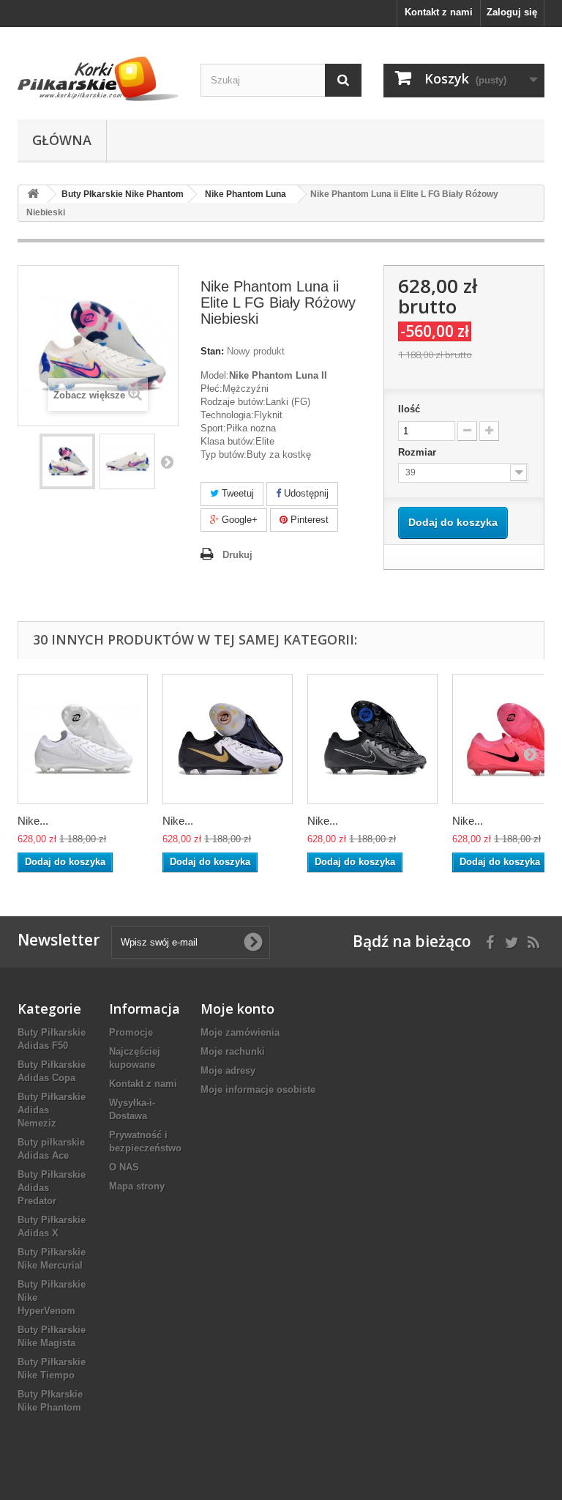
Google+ (238, 519)
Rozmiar (418, 452)
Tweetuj (236, 493)
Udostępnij (305, 493)
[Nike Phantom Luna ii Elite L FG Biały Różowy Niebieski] (67, 461)
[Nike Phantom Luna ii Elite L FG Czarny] (372, 739)
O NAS (124, 1167)
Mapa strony (137, 1186)
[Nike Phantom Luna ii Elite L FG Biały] (83, 739)
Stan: (212, 351)
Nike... (33, 820)
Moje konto (237, 1008)
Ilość (409, 409)
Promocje (131, 1032)
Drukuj (237, 554)
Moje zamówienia (240, 1032)
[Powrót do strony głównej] (33, 194)
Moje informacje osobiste (258, 1089)
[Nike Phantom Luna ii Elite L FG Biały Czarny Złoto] (227, 739)
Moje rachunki (233, 1051)
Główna (61, 140)
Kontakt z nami (439, 12)
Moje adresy (228, 1070)
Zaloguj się (512, 12)
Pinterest (308, 519)
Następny (167, 461)
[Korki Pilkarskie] (98, 78)
